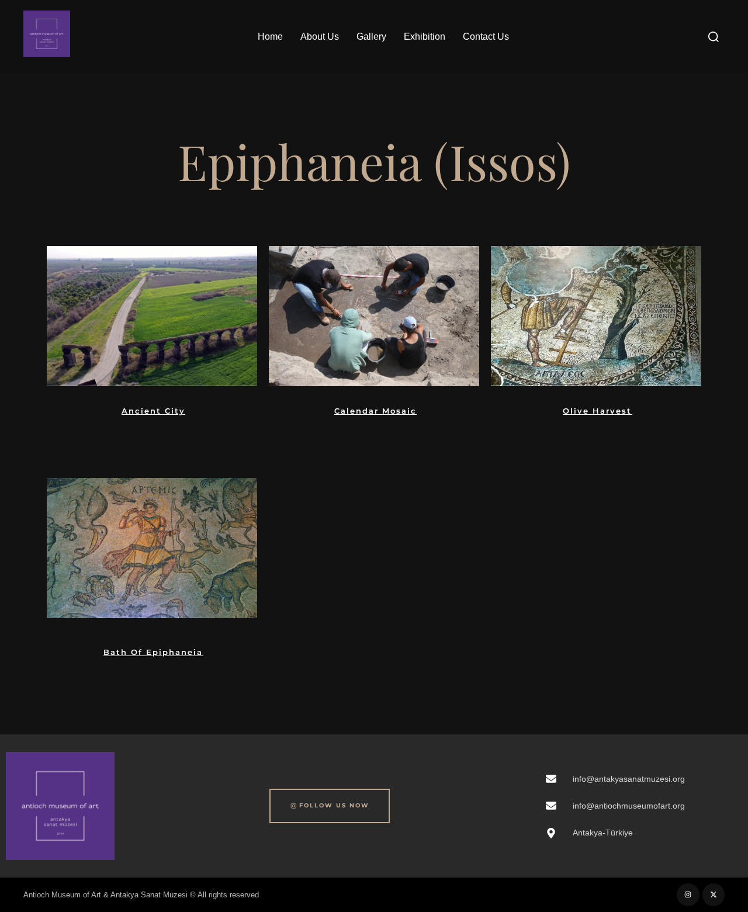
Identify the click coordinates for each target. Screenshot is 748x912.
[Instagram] (688, 894)
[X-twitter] (713, 894)
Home (270, 36)
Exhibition (424, 36)
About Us (319, 36)
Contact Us (486, 36)
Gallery (371, 36)
